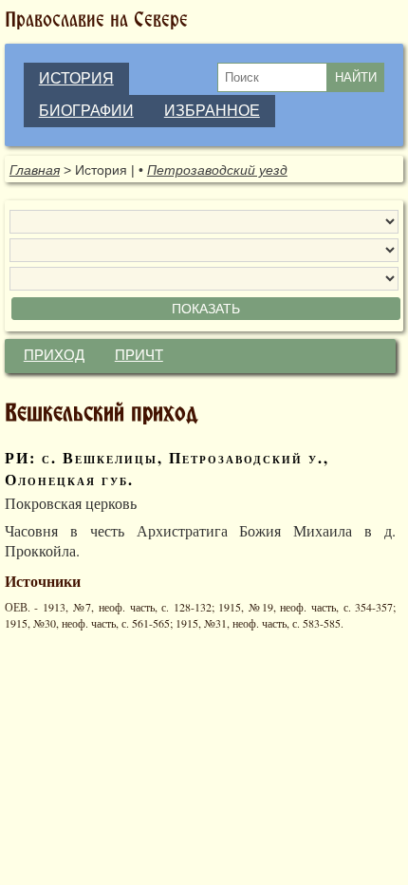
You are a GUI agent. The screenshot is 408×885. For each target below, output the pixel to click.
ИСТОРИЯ (76, 78)
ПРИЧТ (139, 355)
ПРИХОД (54, 355)
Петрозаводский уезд (217, 170)
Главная (34, 170)
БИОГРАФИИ (86, 111)
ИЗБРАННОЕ (212, 111)
